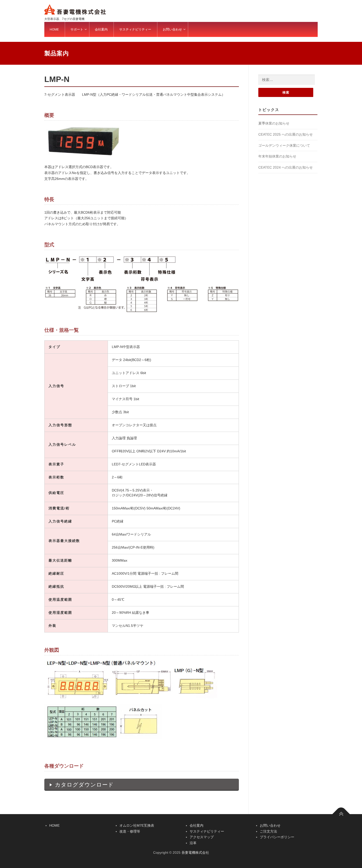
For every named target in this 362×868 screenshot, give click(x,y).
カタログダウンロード (84, 785)
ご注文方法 (268, 831)
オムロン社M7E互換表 (136, 825)
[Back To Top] (341, 814)
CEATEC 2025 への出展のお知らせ (285, 134)
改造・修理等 (129, 831)
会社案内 (196, 825)
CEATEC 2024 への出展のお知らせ (285, 167)
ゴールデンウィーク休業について (284, 145)
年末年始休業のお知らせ (277, 156)
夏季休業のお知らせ (273, 123)
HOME (54, 825)
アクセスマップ (202, 837)
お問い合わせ (270, 825)
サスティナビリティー (207, 831)
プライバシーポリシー (277, 837)
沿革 (193, 843)
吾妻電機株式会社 (195, 852)
